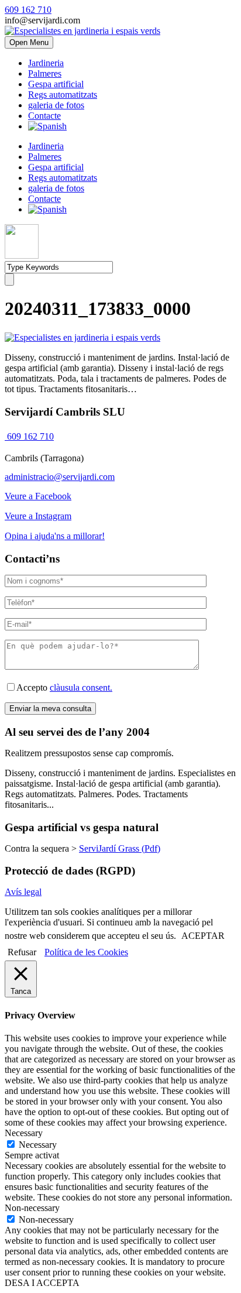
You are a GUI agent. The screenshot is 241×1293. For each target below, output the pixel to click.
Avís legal (23, 892)
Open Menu (29, 42)
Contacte (44, 116)
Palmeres (44, 73)
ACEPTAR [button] (203, 936)
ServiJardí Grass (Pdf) (119, 848)
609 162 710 (28, 10)
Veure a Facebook (38, 496)
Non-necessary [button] (32, 1208)
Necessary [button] (24, 1133)
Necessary (38, 1145)
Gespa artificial (56, 84)
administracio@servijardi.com (60, 477)
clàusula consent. (81, 687)
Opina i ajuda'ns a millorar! (55, 536)
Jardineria (46, 63)
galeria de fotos (56, 105)
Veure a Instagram (38, 516)
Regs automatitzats (62, 95)
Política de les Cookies (86, 952)
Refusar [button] (22, 952)
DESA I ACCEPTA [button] (42, 1283)
